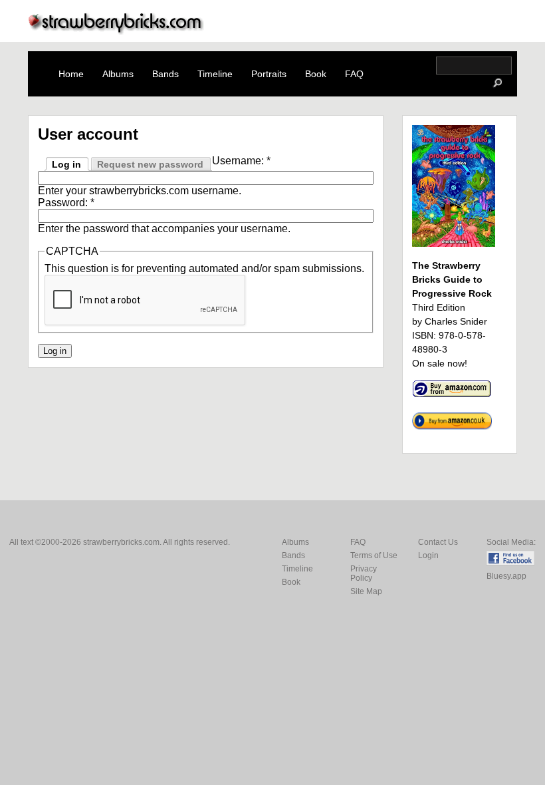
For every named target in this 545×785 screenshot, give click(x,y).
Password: (66, 202)
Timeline (215, 74)
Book (315, 74)
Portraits (268, 74)
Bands (165, 74)
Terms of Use (373, 555)
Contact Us (438, 542)
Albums (118, 74)
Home (71, 74)
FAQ (354, 74)
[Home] (116, 31)
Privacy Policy (363, 573)
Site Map (366, 591)
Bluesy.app (506, 576)
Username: (241, 160)
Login (428, 555)
